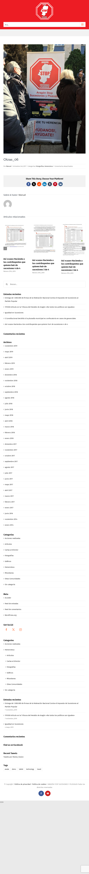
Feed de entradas (11, 604)
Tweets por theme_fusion (13, 757)
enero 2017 (9, 508)
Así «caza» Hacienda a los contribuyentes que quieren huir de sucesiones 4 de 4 (36, 324)
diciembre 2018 (11, 375)
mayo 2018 (9, 415)
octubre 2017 (10, 456)
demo (14, 769)
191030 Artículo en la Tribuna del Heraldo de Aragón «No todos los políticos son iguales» (40, 307)
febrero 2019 (10, 363)
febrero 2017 (10, 502)
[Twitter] (13, 630)
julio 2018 (8, 404)
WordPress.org (10, 615)
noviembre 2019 (11, 346)
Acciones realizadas (12, 538)
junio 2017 (9, 479)
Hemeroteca (48, 166)
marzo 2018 (9, 427)
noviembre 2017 (11, 450)
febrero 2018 (10, 433)
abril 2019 (8, 357)
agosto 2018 (9, 398)
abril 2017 (8, 490)
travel (39, 769)
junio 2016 (9, 513)
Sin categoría (10, 584)
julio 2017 (8, 473)
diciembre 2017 (11, 444)
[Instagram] (20, 630)
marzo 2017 (9, 496)
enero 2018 (9, 438)
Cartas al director (11, 550)
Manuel (8, 166)
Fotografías (40, 166)
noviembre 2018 (11, 381)
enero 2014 (9, 525)
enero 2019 (9, 369)
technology (30, 769)
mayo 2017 (9, 484)
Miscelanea (9, 573)
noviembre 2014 (11, 519)
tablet (21, 769)
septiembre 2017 (11, 461)
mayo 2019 (9, 352)
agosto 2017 (9, 467)
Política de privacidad (22, 784)
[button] (5, 248)
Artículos (8, 544)
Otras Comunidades (12, 579)
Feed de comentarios (13, 609)
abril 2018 (8, 421)
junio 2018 (9, 409)
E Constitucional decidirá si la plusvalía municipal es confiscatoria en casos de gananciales (40, 318)
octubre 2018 (10, 386)
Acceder (8, 598)
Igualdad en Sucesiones (14, 313)
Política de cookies (39, 784)
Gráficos (8, 561)
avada (7, 769)
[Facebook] (6, 630)
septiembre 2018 (11, 392)
